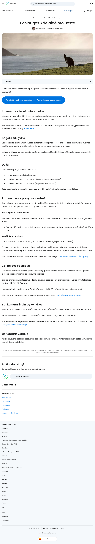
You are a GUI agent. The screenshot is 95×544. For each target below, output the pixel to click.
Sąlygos (45, 528)
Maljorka (5, 499)
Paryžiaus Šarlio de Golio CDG (12, 468)
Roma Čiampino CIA (9, 460)
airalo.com (29, 128)
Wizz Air (4, 464)
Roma (4, 491)
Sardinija (5, 448)
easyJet (4, 456)
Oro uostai (36, 18)
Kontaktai (5, 521)
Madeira (5, 472)
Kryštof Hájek (40, 29)
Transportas (29, 10)
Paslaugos (68, 10)
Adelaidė (47, 18)
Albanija (5, 487)
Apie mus (5, 517)
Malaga (5, 507)
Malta (4, 475)
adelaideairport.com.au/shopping (73, 256)
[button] (3, 4)
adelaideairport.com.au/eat (68, 295)
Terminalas (49, 10)
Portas (4, 503)
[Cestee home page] (11, 3)
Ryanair (4, 436)
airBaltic (5, 428)
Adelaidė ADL (8, 10)
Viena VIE (5, 432)
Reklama (63, 528)
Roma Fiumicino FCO (9, 444)
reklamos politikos (47, 353)
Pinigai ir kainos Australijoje (15, 324)
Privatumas (54, 528)
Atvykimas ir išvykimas (10, 413)
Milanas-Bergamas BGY (10, 452)
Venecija (5, 479)
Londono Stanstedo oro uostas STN (14, 440)
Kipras (4, 495)
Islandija (5, 483)
